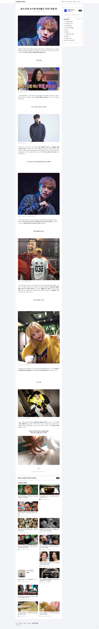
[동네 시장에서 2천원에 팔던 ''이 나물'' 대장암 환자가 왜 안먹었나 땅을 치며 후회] (28, 542)
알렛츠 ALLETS (21, 1)
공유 (79, 1)
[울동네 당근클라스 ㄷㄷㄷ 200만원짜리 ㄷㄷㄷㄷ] (28, 575)
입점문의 (20, 623)
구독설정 (70, 1)
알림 (75, 1)
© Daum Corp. (18, 624)
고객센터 (24, 623)
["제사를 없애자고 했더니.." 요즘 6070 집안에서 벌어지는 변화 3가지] (49, 492)
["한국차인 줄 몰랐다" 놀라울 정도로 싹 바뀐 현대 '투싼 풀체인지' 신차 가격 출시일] (49, 575)
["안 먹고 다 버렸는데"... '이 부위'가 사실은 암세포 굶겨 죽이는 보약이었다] (49, 609)
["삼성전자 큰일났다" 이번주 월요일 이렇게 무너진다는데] (28, 509)
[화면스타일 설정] (96, 626)
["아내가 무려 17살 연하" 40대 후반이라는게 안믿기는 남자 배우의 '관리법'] (49, 542)
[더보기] (82, 2)
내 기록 (64, 1)
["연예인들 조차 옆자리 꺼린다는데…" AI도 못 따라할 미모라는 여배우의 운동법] (49, 559)
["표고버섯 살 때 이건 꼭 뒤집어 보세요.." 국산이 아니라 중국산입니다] (28, 525)
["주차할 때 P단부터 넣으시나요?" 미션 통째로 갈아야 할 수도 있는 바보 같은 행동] (49, 525)
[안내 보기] (59, 482)
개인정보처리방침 (35, 623)
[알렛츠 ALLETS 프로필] (65, 10)
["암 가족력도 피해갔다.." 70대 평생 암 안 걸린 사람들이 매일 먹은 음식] (28, 609)
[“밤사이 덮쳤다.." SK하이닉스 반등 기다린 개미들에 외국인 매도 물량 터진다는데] (28, 592)
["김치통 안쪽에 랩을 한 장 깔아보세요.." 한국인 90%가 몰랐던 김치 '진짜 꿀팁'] (28, 492)
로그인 (58, 478)
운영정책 (29, 623)
